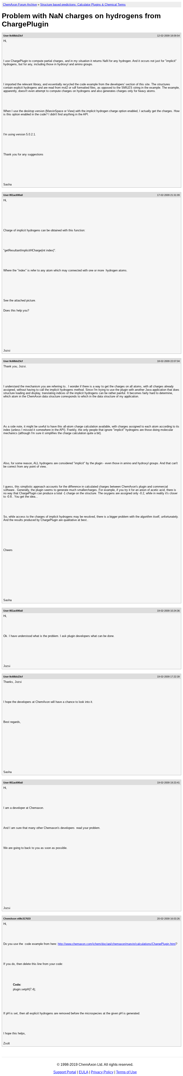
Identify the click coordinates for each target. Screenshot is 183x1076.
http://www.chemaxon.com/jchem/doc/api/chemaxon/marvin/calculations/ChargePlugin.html (117, 944)
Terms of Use (126, 1072)
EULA (83, 1072)
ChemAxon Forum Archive (20, 4)
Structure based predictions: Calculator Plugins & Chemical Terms (83, 4)
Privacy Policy (102, 1072)
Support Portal (64, 1072)
